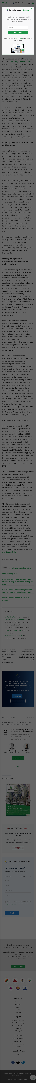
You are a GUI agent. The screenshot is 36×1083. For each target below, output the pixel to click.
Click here (18, 38)
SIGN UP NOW (18, 32)
